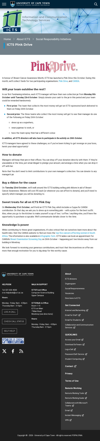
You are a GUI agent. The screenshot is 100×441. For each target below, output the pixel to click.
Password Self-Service (74, 354)
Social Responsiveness (75, 288)
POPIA (74, 435)
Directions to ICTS (72, 298)
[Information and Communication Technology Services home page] (35, 20)
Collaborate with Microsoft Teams (76, 404)
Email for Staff (71, 315)
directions (48, 314)
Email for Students (73, 320)
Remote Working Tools (74, 393)
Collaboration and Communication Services (79, 326)
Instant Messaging (73, 415)
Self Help (9, 331)
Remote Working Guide (74, 398)
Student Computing (73, 359)
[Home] (17, 274)
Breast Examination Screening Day (26, 239)
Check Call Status (14, 321)
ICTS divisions (71, 279)
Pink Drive (63, 81)
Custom (21, 351)
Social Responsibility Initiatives (53, 39)
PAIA (80, 435)
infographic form (47, 236)
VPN (67, 420)
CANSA (76, 81)
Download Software (73, 344)
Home (7, 39)
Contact (69, 366)
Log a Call (10, 312)
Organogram (70, 284)
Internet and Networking (75, 310)
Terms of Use (72, 381)
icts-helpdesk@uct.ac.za (12, 293)
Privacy (68, 373)
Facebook (13, 351)
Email (67, 410)
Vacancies (69, 293)
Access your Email (72, 340)
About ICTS (23, 39)
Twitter (4, 351)
